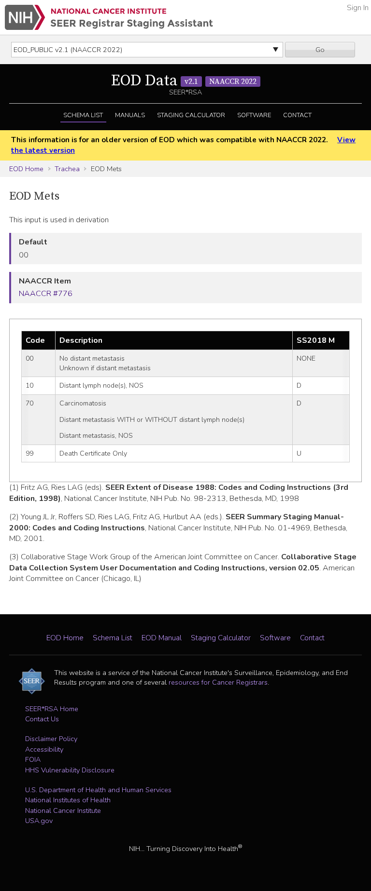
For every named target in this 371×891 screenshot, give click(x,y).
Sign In (358, 7)
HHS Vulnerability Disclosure (69, 770)
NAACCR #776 (45, 293)
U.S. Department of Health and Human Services (98, 790)
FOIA (33, 759)
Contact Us (42, 719)
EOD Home (26, 169)
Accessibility (44, 749)
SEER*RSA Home (51, 709)
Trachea (67, 169)
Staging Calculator (191, 115)
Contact (297, 115)
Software (254, 115)
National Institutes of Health (68, 800)
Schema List (83, 115)
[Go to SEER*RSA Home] (109, 17)
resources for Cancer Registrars (218, 682)
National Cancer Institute (63, 810)
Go (320, 49)
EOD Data (184, 81)
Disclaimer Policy (51, 738)
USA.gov (39, 820)
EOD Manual (162, 638)
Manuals (130, 115)
